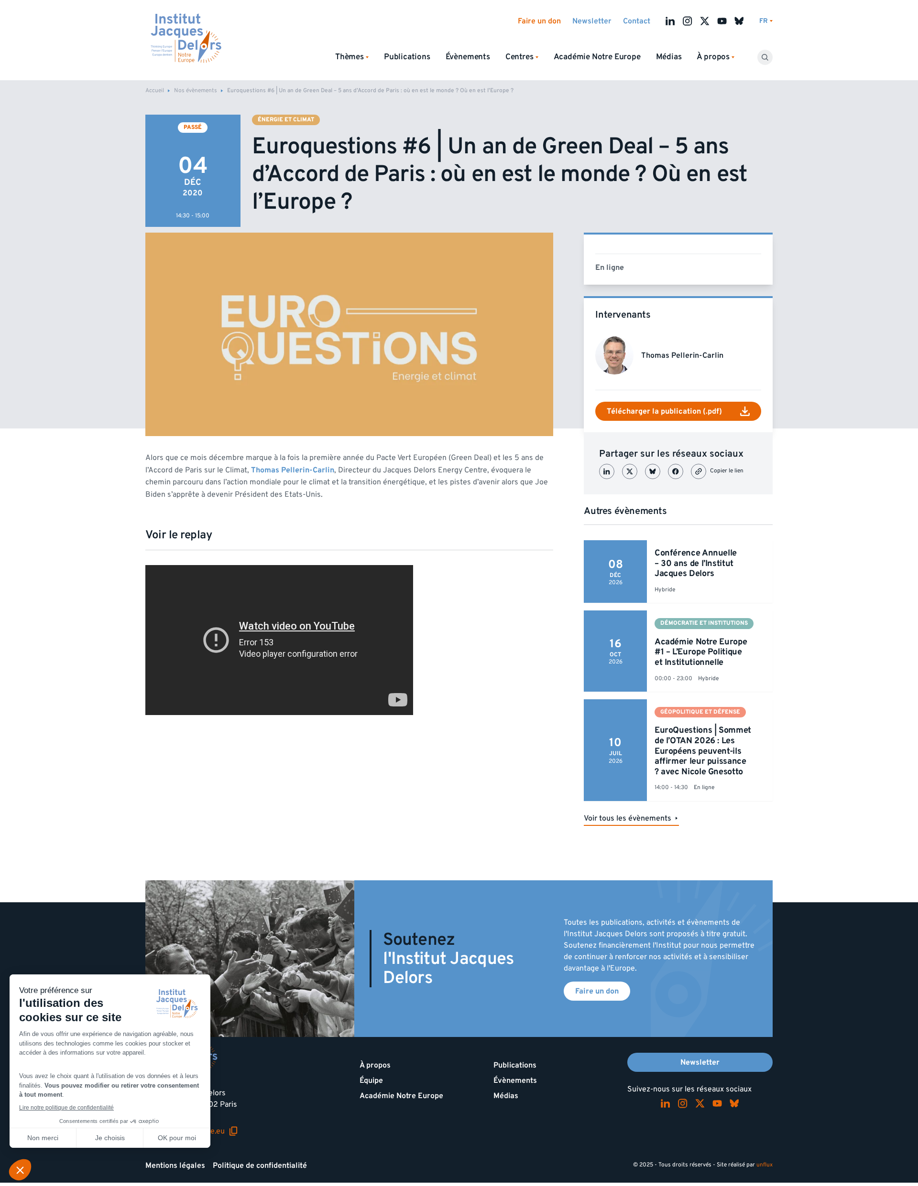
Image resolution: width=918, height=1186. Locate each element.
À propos (375, 1065)
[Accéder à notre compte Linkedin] (670, 21)
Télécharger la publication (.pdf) (664, 411)
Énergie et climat (286, 120)
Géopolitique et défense (700, 712)
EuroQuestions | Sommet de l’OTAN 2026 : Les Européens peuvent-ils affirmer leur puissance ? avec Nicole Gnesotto (703, 750)
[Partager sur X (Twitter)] (629, 471)
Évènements (468, 57)
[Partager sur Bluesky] (652, 471)
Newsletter (592, 21)
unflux (764, 1165)
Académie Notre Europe (597, 57)
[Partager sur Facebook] (675, 471)
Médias (669, 57)
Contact (636, 21)
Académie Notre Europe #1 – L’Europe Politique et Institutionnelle (701, 652)
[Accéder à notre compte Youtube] (722, 21)
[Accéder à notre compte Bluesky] (739, 21)
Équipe (371, 1080)
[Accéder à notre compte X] (705, 21)
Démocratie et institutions (704, 623)
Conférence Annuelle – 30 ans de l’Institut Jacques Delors (696, 563)
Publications (407, 57)
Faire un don (539, 21)
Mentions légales (175, 1165)
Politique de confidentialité (260, 1165)
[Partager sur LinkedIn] (606, 471)
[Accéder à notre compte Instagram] (687, 21)
